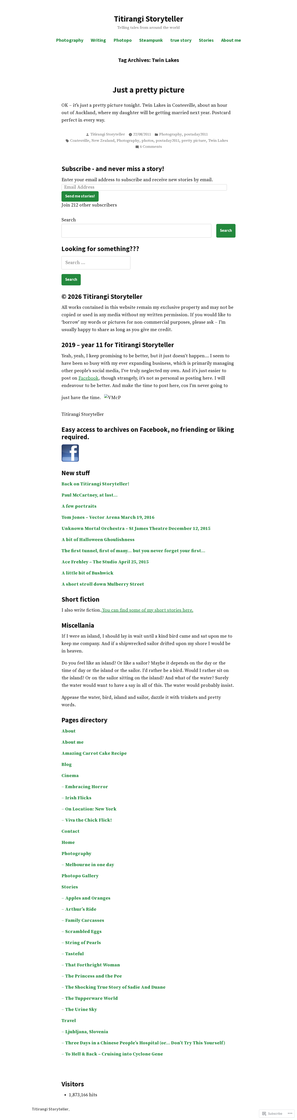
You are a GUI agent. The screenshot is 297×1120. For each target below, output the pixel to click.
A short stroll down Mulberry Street (102, 584)
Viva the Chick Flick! (88, 820)
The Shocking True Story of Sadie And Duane (115, 987)
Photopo (122, 40)
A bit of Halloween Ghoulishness (98, 540)
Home (68, 843)
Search (68, 220)
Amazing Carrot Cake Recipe (94, 753)
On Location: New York (90, 809)
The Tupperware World (91, 998)
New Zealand (103, 140)
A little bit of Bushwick (87, 573)
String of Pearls (83, 943)
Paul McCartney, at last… (89, 495)
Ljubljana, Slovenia (86, 1032)
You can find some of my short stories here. (147, 610)
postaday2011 (196, 134)
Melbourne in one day (89, 865)
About (68, 731)
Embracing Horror (86, 787)
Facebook (88, 378)
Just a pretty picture (148, 90)
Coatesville (79, 140)
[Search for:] (95, 263)
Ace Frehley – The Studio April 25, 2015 (105, 562)
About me (231, 40)
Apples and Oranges (87, 898)
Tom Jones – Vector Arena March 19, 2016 (107, 517)
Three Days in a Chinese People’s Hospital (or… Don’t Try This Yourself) (145, 1043)
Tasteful (74, 954)
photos (148, 140)
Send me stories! (80, 196)
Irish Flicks (78, 798)
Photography (69, 40)
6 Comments (151, 147)
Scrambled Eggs (83, 932)
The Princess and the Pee (93, 976)
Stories (206, 40)
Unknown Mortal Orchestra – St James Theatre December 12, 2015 (135, 529)
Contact (70, 831)
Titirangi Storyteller (148, 19)
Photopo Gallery (80, 876)
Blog (66, 765)
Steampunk (151, 40)
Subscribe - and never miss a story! (112, 169)
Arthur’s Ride (80, 909)
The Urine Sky (81, 1010)
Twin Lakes (218, 140)
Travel (68, 1021)
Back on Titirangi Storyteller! (95, 484)
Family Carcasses (84, 920)
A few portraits (79, 506)
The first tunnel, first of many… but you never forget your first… (133, 551)
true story (180, 40)
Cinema (70, 776)
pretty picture (193, 140)
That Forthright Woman (92, 965)
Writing (98, 40)
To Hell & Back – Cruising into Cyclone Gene (114, 1054)
